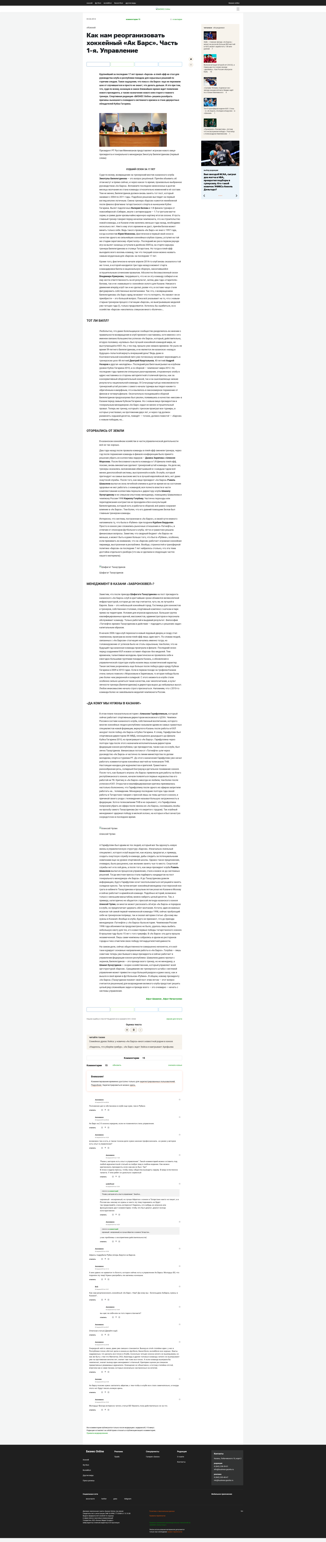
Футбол (98, 3)
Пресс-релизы (88, 1481)
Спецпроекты (152, 1451)
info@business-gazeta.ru (224, 1469)
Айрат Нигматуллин (172, 999)
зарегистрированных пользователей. (157, 1081)
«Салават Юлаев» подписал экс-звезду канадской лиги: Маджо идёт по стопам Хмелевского (219, 90)
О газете (180, 1457)
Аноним (98, 1379)
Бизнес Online (94, 1451)
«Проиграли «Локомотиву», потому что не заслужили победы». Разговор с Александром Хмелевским (219, 131)
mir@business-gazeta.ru (223, 1480)
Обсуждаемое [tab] (219, 28)
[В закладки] (190, 64)
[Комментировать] (190, 59)
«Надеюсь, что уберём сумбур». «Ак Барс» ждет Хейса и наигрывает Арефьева (131, 1046)
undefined (110, 1184)
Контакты (181, 1462)
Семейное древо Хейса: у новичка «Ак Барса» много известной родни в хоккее (131, 1041)
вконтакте (90, 1499)
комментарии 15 (133, 19)
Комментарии (134, 1058)
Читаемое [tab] (208, 28)
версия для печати (174, 1019)
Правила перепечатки (157, 1516)
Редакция (182, 1451)
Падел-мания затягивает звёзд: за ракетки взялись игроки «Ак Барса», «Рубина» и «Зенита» (219, 179)
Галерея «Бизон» (153, 1457)
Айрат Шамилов (153, 999)
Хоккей (89, 3)
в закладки (177, 19)
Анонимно (99, 1100)
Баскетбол (118, 3)
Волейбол (108, 3)
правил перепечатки (174, 1532)
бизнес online (234, 3)
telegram (127, 1499)
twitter (104, 1499)
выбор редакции (211, 170)
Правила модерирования (97, 1433)
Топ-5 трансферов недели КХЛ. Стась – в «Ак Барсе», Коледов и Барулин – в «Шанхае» (219, 111)
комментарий (113, 1191)
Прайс (117, 1457)
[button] (204, 195)
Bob (96, 1287)
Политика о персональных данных (162, 1511)
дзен (115, 1499)
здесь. (133, 1085)
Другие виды (131, 3)
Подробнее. (96, 1085)
